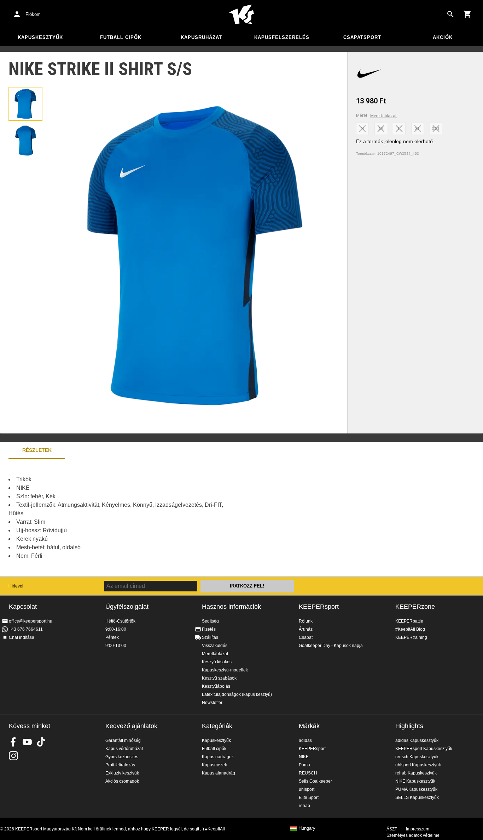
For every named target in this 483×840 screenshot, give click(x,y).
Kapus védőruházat (124, 748)
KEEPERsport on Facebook (13, 742)
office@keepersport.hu (30, 621)
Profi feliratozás (120, 764)
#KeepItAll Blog (410, 629)
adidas (305, 740)
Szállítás (210, 637)
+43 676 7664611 (26, 629)
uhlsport (306, 789)
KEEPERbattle (409, 621)
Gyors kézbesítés (121, 756)
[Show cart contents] (467, 14)
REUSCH (308, 773)
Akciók (443, 37)
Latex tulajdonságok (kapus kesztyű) (237, 694)
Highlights (409, 726)
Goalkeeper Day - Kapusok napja (331, 645)
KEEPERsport (319, 606)
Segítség (210, 621)
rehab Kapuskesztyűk (416, 773)
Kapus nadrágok (218, 756)
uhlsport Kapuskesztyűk (418, 764)
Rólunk (306, 621)
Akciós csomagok (122, 781)
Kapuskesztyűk (40, 37)
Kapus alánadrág (218, 773)
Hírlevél (15, 586)
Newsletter (212, 702)
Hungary (306, 828)
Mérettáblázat (383, 115)
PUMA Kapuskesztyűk (416, 789)
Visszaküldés (214, 645)
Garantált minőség (123, 740)
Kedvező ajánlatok (131, 726)
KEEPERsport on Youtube (27, 742)
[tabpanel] (124, 518)
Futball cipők (120, 37)
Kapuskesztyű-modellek (225, 670)
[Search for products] (450, 14)
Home (241, 14)
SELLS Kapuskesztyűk (417, 797)
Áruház (306, 629)
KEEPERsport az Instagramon (13, 755)
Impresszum (417, 829)
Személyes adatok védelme (413, 835)
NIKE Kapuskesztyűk (415, 781)
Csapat (306, 637)
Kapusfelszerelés (281, 37)
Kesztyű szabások (219, 678)
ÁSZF (391, 829)
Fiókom (33, 14)
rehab (304, 805)
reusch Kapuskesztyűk (416, 756)
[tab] (25, 104)
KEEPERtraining (411, 637)
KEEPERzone (415, 606)
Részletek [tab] (37, 450)
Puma (304, 764)
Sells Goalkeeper (315, 781)
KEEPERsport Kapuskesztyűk (423, 748)
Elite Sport (309, 797)
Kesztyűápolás (216, 686)
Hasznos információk (231, 606)
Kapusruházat (201, 37)
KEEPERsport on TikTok (41, 742)
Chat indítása (21, 637)
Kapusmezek (214, 764)
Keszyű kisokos (217, 661)
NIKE (304, 756)
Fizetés (209, 629)
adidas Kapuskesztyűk (416, 740)
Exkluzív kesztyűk (122, 773)
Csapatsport (362, 37)
